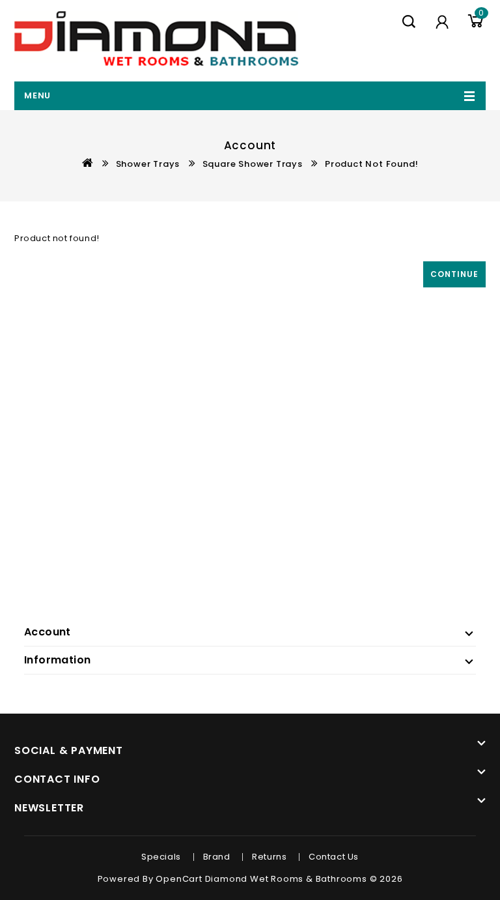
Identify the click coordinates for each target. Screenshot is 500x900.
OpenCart (179, 879)
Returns (269, 856)
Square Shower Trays (252, 164)
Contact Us (334, 856)
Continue (454, 274)
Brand (216, 856)
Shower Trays (148, 164)
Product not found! (371, 164)
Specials (161, 856)
